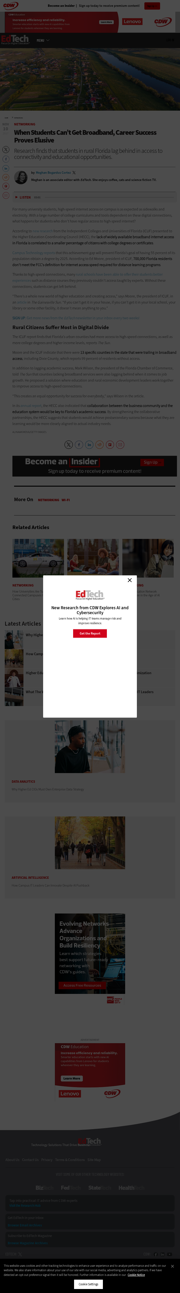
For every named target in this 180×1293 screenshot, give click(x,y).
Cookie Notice (136, 1275)
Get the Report (90, 633)
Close (129, 580)
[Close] (172, 1266)
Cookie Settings (88, 1284)
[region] (90, 1276)
